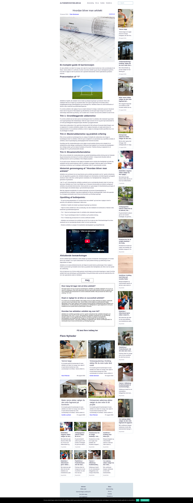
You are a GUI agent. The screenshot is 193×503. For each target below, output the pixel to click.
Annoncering (90, 3)
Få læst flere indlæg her (87, 330)
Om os (97, 3)
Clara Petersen (65, 375)
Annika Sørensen (94, 375)
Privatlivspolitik (145, 500)
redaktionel (112, 14)
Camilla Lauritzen (66, 415)
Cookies (102, 3)
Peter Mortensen (74, 14)
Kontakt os (109, 3)
